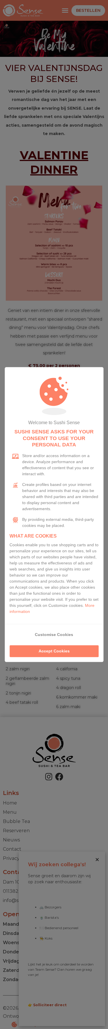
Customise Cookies (54, 634)
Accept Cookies (54, 651)
